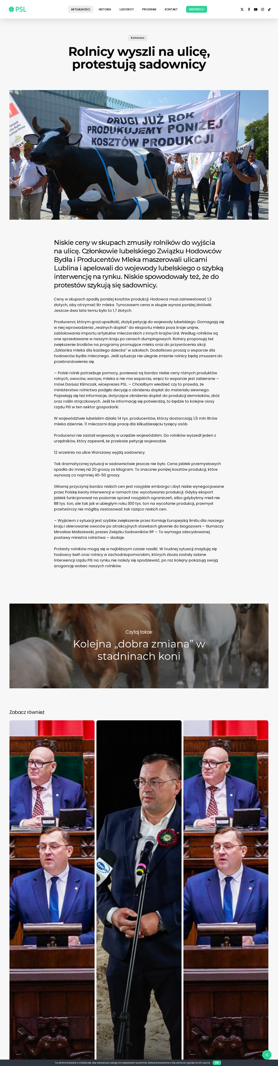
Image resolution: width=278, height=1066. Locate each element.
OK (217, 1062)
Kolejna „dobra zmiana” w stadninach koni (139, 646)
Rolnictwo (137, 38)
